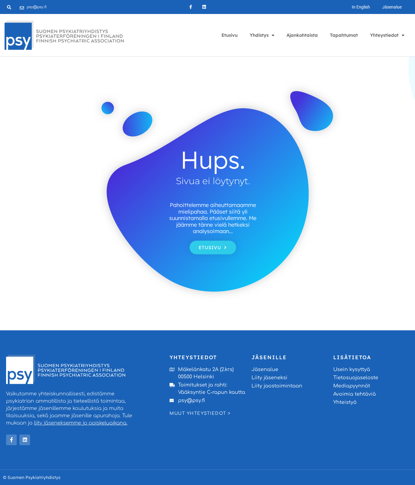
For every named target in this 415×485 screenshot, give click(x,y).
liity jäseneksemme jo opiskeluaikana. (80, 423)
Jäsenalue (392, 7)
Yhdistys (259, 35)
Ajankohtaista (302, 35)
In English (361, 7)
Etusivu (229, 35)
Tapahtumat (344, 35)
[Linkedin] (204, 7)
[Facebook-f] (190, 7)
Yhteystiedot (384, 35)
